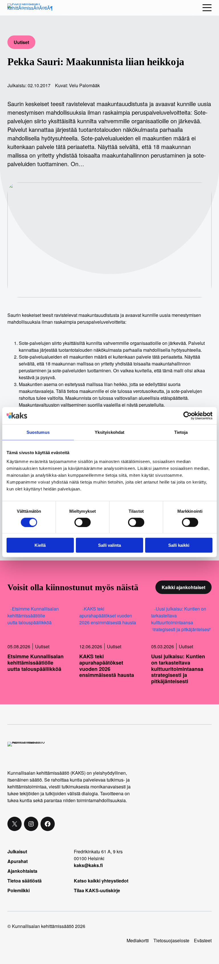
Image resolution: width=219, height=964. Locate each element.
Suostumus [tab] (38, 432)
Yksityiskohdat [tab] (109, 432)
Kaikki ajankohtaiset (183, 587)
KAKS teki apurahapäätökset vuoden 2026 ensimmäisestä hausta (106, 665)
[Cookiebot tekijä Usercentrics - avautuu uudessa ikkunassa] (187, 415)
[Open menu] (207, 7)
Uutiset (21, 42)
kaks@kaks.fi (88, 865)
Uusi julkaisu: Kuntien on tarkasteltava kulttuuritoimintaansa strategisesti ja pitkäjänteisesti (178, 668)
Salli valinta (109, 545)
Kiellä (40, 545)
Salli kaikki (178, 545)
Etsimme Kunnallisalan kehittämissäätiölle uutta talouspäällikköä (35, 662)
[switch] (82, 522)
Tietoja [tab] (181, 432)
